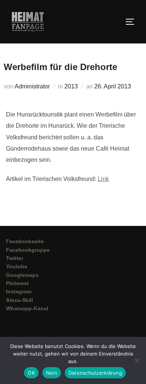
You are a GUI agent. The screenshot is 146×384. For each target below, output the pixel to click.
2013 (71, 86)
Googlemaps (22, 275)
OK (31, 373)
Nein (51, 373)
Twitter (14, 258)
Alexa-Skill (19, 300)
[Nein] (136, 360)
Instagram (18, 291)
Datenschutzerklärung (95, 373)
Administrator (32, 86)
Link (103, 179)
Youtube (16, 266)
